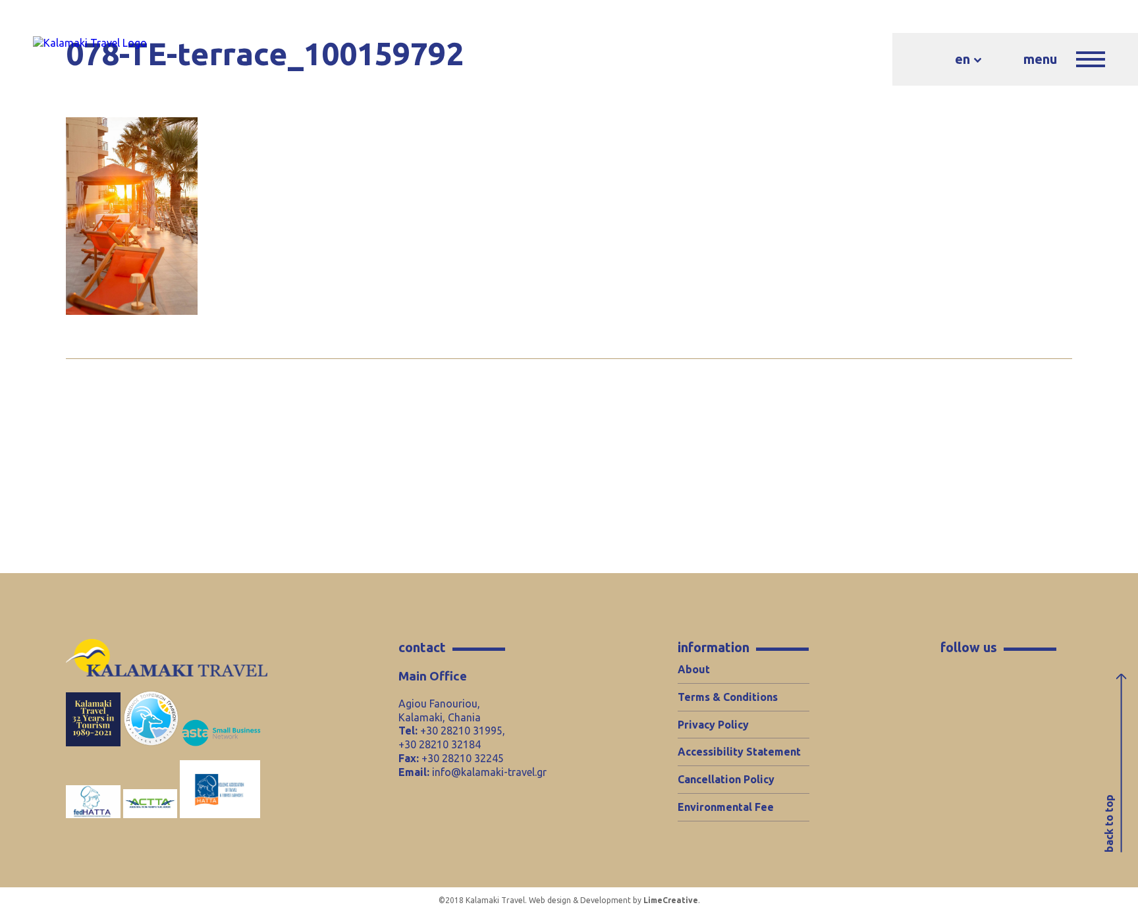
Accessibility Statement (739, 752)
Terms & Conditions (728, 697)
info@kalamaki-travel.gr (489, 772)
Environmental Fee (726, 807)
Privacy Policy (713, 725)
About (694, 669)
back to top (1109, 823)
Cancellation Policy (726, 779)
